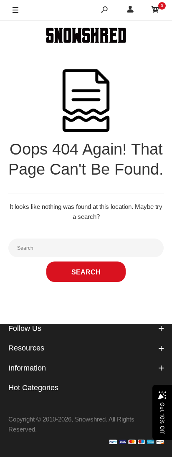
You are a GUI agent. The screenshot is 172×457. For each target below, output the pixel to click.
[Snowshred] (86, 36)
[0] (155, 10)
